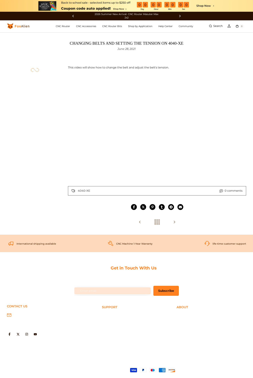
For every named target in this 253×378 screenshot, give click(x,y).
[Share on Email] (180, 207)
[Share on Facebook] (134, 207)
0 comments (234, 190)
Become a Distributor (191, 331)
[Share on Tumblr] (162, 207)
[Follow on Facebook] (9, 334)
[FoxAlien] (126, 16)
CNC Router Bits (112, 26)
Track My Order (112, 337)
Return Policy (111, 325)
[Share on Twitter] (143, 207)
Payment (108, 320)
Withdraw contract (115, 348)
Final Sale (183, 342)
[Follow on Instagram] (26, 334)
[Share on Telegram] (171, 207)
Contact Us (184, 325)
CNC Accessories (86, 26)
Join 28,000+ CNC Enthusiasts (122, 342)
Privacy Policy (186, 320)
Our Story (183, 314)
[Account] (229, 26)
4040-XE (84, 190)
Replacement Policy (116, 331)
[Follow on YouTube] (35, 334)
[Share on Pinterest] (152, 207)
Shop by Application (140, 26)
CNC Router (63, 26)
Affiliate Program (188, 337)
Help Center (165, 26)
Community (186, 26)
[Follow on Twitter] (18, 334)
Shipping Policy (112, 314)
